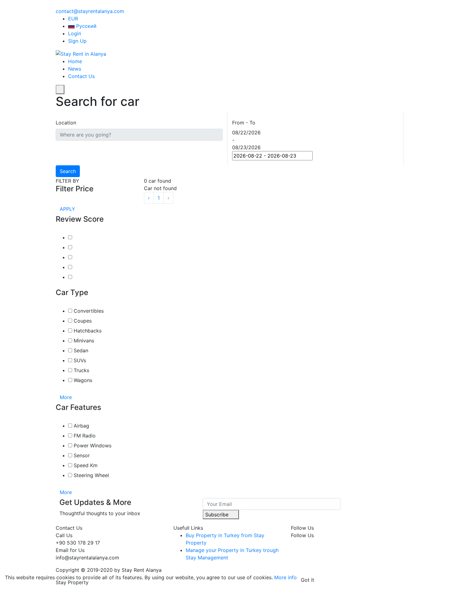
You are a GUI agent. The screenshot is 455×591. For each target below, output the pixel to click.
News (74, 69)
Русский (86, 26)
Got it (307, 580)
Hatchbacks (87, 331)
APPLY (67, 209)
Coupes (82, 321)
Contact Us (81, 76)
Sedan (80, 350)
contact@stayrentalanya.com (90, 11)
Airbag (80, 426)
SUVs (79, 360)
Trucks (80, 370)
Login (74, 33)
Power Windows (91, 445)
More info (285, 577)
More (66, 397)
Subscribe (217, 514)
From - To (243, 123)
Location (66, 123)
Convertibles (88, 311)
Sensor (81, 455)
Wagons (82, 380)
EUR (74, 18)
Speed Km (85, 465)
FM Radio (84, 435)
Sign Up (77, 41)
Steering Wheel (90, 475)
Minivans (83, 340)
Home (75, 61)
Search (68, 171)
